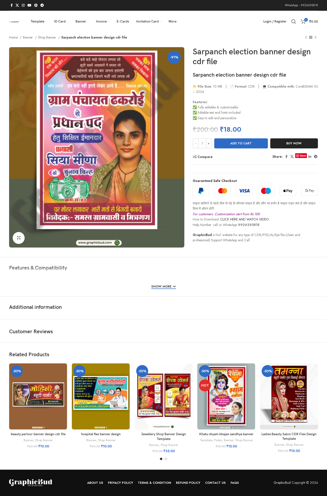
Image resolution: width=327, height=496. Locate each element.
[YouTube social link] (29, 5)
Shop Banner (47, 37)
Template (206, 440)
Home (14, 37)
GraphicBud (202, 234)
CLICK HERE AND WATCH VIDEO (244, 219)
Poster (218, 440)
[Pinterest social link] (36, 5)
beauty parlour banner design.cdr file (38, 434)
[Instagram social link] (23, 5)
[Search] (294, 21)
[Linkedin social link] (310, 156)
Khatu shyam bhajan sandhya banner (226, 434)
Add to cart (241, 143)
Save (303, 155)
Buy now (294, 143)
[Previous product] (306, 37)
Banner (28, 37)
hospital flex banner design (101, 434)
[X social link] (17, 5)
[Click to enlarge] (19, 238)
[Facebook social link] (11, 5)
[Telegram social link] (42, 5)
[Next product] (315, 37)
